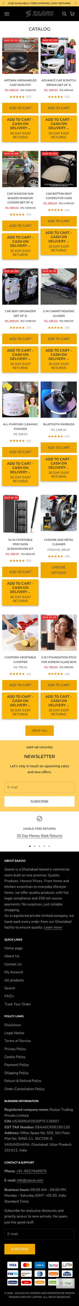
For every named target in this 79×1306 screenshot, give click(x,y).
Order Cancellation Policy (24, 1089)
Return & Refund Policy (22, 1080)
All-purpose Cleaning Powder (20, 426)
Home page (13, 948)
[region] (39, 827)
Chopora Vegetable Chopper (20, 659)
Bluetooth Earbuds (58, 424)
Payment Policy (16, 1064)
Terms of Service (17, 1040)
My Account (13, 972)
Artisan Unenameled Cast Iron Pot (20, 82)
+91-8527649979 (31, 1171)
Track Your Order (17, 1004)
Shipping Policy (16, 1073)
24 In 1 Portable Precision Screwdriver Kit (20, 544)
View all (39, 730)
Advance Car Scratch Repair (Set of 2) (58, 82)
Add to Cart (20, 108)
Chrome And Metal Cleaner (59, 542)
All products (14, 980)
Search (9, 988)
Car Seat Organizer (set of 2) (20, 313)
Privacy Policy (15, 1049)
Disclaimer (12, 1025)
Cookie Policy (14, 1057)
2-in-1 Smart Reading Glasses (58, 313)
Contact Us (13, 964)
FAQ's (9, 996)
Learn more (53, 927)
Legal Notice (14, 1033)
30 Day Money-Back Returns (39, 835)
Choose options (58, 570)
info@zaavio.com (30, 1180)
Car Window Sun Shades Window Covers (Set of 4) (20, 198)
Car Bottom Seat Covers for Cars (59, 196)
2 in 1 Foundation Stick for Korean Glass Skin (58, 659)
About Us (12, 956)
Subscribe (39, 801)
